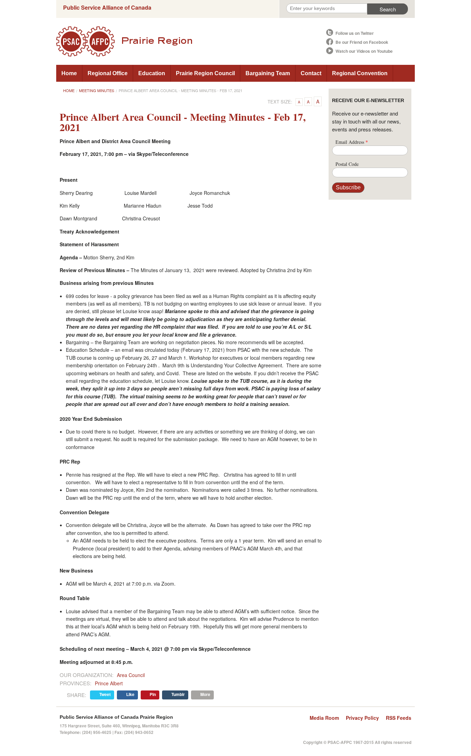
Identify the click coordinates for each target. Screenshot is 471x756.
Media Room (324, 717)
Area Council (131, 675)
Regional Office (108, 73)
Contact (311, 73)
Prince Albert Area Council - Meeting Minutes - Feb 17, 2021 (180, 90)
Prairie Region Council (205, 73)
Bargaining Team (267, 73)
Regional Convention (360, 73)
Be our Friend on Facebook (361, 42)
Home (69, 73)
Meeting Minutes (96, 90)
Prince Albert (109, 683)
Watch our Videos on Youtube (364, 51)
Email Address (351, 142)
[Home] (190, 41)
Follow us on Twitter (354, 33)
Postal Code (347, 164)
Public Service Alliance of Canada (107, 7)
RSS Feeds (398, 717)
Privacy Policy (362, 717)
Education (151, 73)
